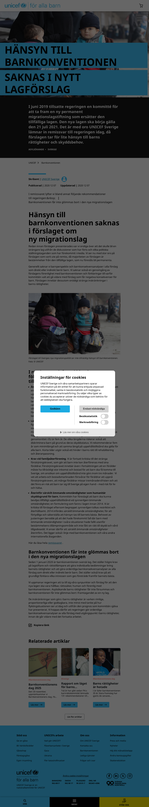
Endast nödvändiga (94, 408)
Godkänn (55, 408)
